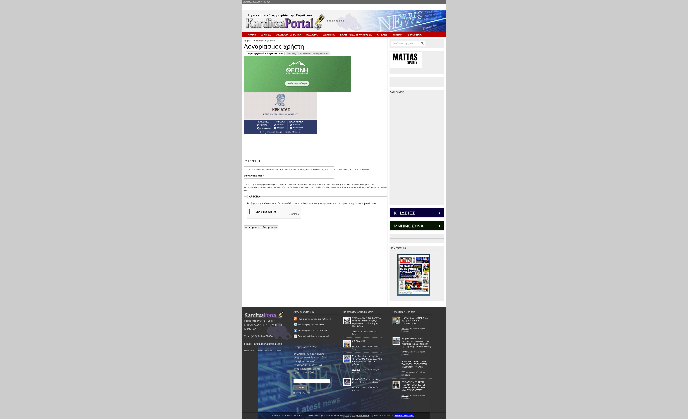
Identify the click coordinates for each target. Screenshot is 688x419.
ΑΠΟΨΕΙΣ (266, 34)
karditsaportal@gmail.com (268, 343)
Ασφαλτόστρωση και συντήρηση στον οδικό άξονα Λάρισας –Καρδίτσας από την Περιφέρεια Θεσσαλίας (416, 342)
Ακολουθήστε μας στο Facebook (312, 330)
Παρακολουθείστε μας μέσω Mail (313, 336)
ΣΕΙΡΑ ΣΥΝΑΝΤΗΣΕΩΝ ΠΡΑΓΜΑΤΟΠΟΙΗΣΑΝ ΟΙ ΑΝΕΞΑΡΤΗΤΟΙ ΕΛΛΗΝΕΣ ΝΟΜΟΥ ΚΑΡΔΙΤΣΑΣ (414, 386)
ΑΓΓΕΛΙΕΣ (382, 34)
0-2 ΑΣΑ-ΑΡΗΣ (359, 341)
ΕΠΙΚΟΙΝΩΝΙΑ (414, 34)
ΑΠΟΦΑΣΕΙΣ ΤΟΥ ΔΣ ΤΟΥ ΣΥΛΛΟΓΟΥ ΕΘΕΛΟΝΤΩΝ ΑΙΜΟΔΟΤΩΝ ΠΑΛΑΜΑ (414, 364)
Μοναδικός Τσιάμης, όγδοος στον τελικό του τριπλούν (366, 380)
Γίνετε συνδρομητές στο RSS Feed (314, 318)
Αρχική (247, 40)
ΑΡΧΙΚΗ (252, 34)
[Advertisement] (307, 145)
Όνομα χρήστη (252, 160)
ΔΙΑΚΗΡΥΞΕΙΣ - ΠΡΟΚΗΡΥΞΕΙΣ (356, 34)
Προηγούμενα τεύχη (301, 393)
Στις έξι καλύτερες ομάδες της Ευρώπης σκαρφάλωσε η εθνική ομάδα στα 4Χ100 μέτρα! (367, 360)
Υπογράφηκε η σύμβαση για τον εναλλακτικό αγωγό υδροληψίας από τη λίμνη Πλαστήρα (366, 322)
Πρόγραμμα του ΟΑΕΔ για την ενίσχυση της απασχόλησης (415, 320)
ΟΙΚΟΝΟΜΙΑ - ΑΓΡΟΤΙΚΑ (288, 34)
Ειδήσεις (355, 331)
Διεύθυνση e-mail (254, 175)
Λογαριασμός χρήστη (264, 40)
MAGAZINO (312, 34)
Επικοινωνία (363, 415)
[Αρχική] (285, 23)
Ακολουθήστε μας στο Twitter (311, 324)
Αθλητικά (356, 346)
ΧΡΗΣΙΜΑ (397, 34)
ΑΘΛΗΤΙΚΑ (329, 34)
